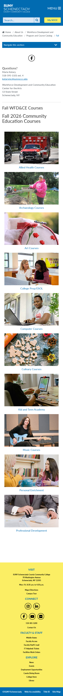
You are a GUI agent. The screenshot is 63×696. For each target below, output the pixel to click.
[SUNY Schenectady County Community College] (22, 8)
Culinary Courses (31, 369)
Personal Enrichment (31, 490)
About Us (19, 32)
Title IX (46, 691)
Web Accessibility (32, 691)
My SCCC (52, 20)
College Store (31, 677)
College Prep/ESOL (31, 288)
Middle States (31, 637)
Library (31, 680)
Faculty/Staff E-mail (31, 645)
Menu (52, 8)
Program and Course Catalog (39, 35)
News (31, 662)
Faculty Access (31, 641)
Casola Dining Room (31, 673)
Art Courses (32, 248)
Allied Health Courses (31, 167)
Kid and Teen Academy (31, 409)
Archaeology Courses (31, 207)
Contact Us (31, 627)
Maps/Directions (31, 590)
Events (31, 666)
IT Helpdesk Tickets (31, 648)
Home (8, 32)
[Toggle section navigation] (56, 45)
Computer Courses (31, 329)
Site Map (56, 691)
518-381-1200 (31, 623)
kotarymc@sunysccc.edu (15, 79)
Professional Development (31, 530)
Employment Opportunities (31, 669)
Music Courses (31, 450)
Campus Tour (31, 593)
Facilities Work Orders (31, 652)
